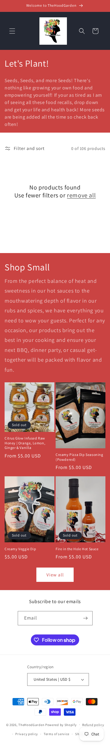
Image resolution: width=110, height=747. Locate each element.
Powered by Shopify (61, 724)
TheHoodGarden (31, 724)
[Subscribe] (85, 618)
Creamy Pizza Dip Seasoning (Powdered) (79, 457)
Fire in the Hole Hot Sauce (77, 549)
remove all (81, 195)
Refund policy (93, 725)
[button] (12, 31)
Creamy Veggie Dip (20, 549)
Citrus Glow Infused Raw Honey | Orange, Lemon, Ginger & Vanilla (25, 443)
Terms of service (56, 734)
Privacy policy (26, 734)
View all (55, 575)
